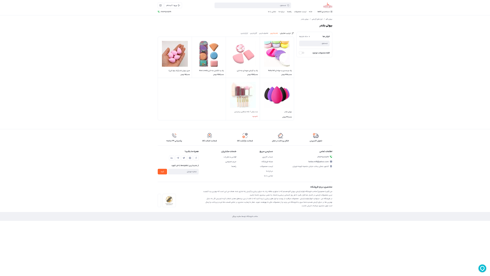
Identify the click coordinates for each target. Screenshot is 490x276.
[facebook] (196, 157)
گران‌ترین (253, 33)
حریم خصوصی (230, 161)
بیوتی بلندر (305, 19)
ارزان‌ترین (244, 33)
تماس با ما (268, 176)
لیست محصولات (266, 166)
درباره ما (269, 171)
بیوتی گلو (329, 19)
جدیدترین (274, 33)
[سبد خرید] (160, 5)
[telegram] (177, 157)
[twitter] (183, 157)
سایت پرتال (236, 216)
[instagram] (190, 157)
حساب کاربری (267, 157)
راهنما (233, 166)
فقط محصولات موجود (321, 53)
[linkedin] (171, 157)
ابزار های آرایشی (317, 19)
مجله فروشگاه (267, 161)
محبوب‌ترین (263, 33)
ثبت (162, 171)
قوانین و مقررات (230, 157)
